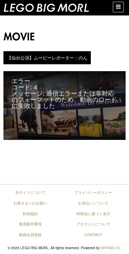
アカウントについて (93, 224)
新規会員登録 (30, 234)
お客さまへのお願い (30, 203)
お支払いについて (93, 203)
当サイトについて (30, 192)
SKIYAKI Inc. (111, 247)
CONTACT (93, 234)
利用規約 (30, 213)
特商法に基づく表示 (93, 213)
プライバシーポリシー (93, 192)
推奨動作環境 (30, 224)
